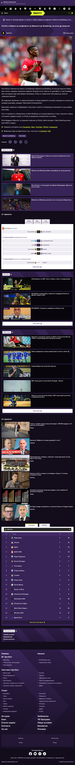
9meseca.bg (54, 738)
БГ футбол (6, 657)
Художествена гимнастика (47, 701)
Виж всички (36, 267)
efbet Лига (6, 660)
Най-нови (6, 274)
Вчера (29, 221)
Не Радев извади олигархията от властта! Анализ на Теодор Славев (51, 506)
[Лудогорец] (5, 9)
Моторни (42, 703)
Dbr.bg (55, 742)
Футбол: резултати (8, 639)
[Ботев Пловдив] (30, 9)
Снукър (5, 709)
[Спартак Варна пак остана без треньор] (37, 371)
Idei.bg (21, 742)
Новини (5, 654)
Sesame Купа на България (11, 662)
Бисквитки (43, 726)
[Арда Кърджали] (25, 9)
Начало (8, 20)
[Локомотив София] (69, 9)
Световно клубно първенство (12, 685)
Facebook (26, 127)
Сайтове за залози (8, 634)
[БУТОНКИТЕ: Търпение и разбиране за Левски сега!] (37, 313)
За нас (4, 729)
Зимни (5, 703)
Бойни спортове (8, 706)
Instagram (53, 127)
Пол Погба (22, 136)
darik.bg (32, 443)
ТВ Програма (44, 719)
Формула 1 (42, 696)
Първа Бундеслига (9, 675)
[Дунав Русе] (59, 9)
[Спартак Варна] (40, 9)
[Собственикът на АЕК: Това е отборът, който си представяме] (37, 284)
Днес (37, 221)
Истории (5, 716)
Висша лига (6, 673)
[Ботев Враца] (54, 9)
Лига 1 (5, 678)
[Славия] (44, 9)
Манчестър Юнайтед (9, 136)
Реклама (42, 729)
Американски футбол (10, 711)
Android (43, 131)
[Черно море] (49, 9)
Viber (33, 127)
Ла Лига (11, 228)
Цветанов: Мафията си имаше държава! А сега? (45, 440)
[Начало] (4, 20)
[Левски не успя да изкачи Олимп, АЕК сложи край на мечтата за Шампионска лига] (37, 400)
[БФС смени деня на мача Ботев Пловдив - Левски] (37, 386)
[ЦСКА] (15, 9)
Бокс (4, 701)
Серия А (41, 675)
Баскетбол (42, 693)
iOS (49, 131)
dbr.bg (31, 428)
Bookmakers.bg (7, 636)
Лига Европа (7, 680)
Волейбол (6, 693)
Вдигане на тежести (45, 698)
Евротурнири (7, 665)
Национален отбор (45, 662)
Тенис (5, 696)
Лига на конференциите (18, 259)
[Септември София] (35, 9)
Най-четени (6, 332)
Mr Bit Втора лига (44, 660)
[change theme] (72, 13)
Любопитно (43, 716)
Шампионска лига (16, 237)
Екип (3, 719)
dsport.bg (8, 33)
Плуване (42, 706)
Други (41, 685)
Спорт (4, 690)
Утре (46, 221)
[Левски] (10, 9)
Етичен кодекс (8, 723)
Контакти (5, 726)
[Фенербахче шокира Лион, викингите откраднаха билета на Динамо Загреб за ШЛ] (37, 298)
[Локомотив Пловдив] (64, 9)
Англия (28, 20)
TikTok (45, 127)
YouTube (39, 127)
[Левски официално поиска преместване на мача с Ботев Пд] (37, 356)
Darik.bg (20, 738)
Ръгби (41, 711)
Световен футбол (18, 20)
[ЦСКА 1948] (20, 9)
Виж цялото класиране (36, 622)
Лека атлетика (7, 698)
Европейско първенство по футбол (50, 683)
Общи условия (45, 723)
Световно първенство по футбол (13, 683)
